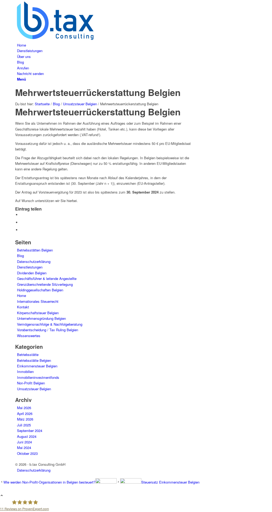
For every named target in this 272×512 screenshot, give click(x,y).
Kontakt (23, 306)
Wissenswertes (28, 335)
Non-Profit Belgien (31, 382)
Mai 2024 (24, 447)
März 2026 (25, 419)
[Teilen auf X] (21, 214)
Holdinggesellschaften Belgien (40, 289)
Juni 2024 (24, 441)
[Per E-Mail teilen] (21, 229)
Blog (20, 255)
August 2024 (26, 436)
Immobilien (25, 371)
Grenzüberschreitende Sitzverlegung (45, 284)
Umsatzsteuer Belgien (34, 388)
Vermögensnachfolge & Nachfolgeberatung (49, 324)
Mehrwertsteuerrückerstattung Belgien (98, 92)
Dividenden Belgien (31, 272)
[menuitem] (137, 45)
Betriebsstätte (28, 354)
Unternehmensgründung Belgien (41, 318)
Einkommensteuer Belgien (37, 365)
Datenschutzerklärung (33, 261)
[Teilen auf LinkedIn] (21, 222)
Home (21, 295)
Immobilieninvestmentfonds (38, 377)
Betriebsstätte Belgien (34, 360)
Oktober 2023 (27, 453)
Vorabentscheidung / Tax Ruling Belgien (47, 329)
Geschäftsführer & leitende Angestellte (46, 278)
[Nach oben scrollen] (1, 495)
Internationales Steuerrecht (37, 301)
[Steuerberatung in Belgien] (55, 39)
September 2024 (29, 430)
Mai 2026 (24, 407)
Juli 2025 (24, 424)
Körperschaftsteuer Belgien (38, 312)
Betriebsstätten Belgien (35, 250)
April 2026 (24, 413)
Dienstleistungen (29, 267)
